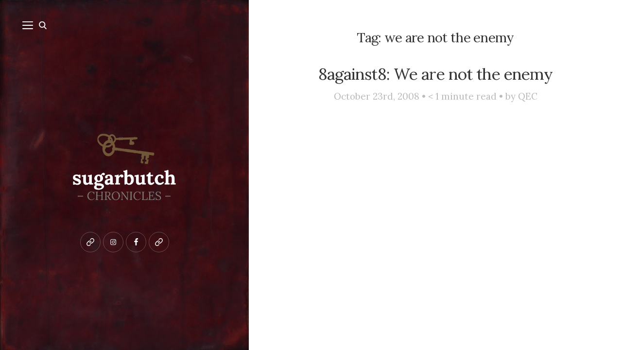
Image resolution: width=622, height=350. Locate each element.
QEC (527, 96)
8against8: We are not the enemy (435, 74)
